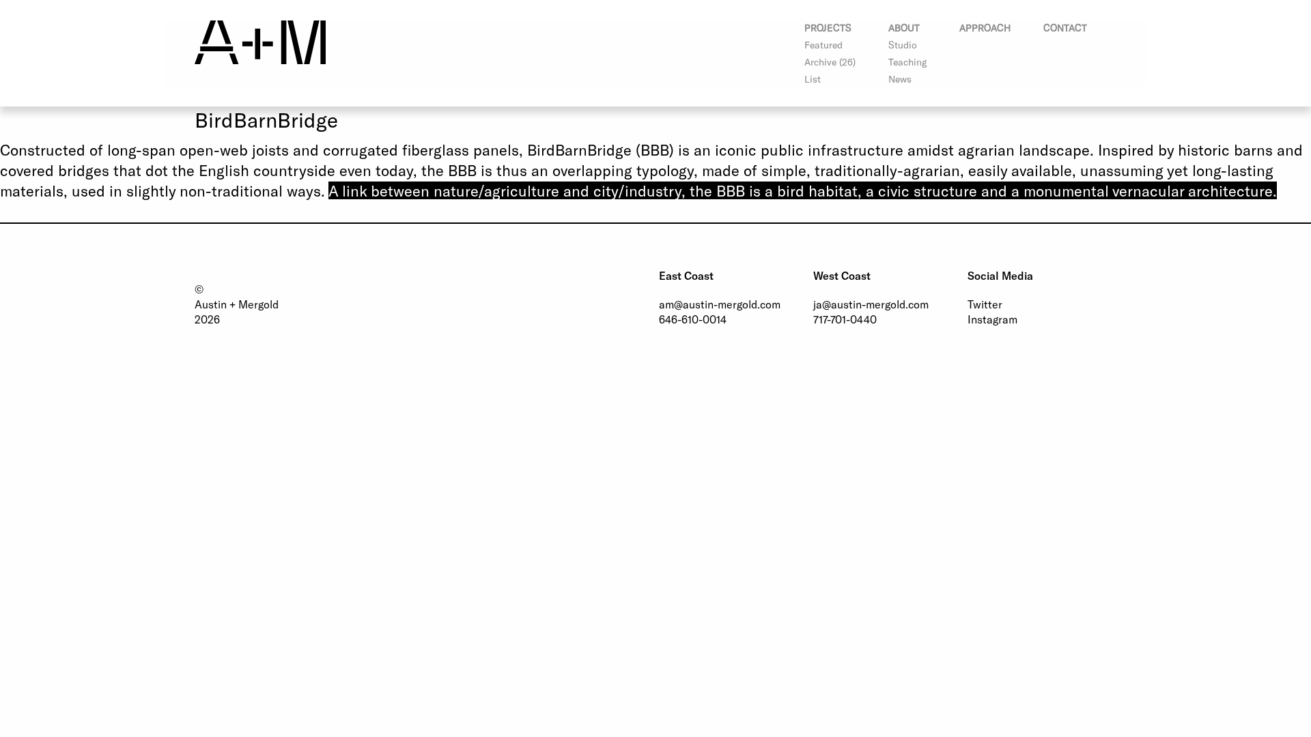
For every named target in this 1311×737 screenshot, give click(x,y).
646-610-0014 (693, 319)
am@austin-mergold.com (719, 304)
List (812, 79)
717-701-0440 (845, 319)
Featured (823, 44)
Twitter (985, 304)
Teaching (907, 62)
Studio (902, 44)
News (900, 79)
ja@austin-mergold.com (871, 304)
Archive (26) (830, 62)
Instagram (992, 319)
